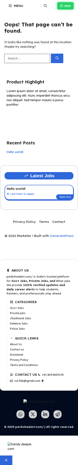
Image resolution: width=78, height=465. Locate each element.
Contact (58, 222)
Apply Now (65, 196)
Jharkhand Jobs (20, 318)
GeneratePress (62, 236)
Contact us (17, 349)
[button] (45, 6)
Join (67, 6)
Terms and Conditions (24, 365)
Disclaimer (16, 354)
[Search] (57, 58)
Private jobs (17, 313)
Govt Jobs (17, 308)
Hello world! (14, 152)
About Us (16, 344)
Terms (44, 222)
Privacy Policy (24, 222)
